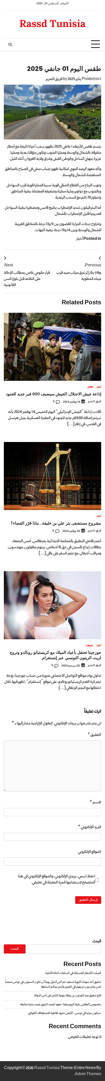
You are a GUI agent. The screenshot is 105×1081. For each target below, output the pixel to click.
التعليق (94, 735)
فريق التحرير (54, 79)
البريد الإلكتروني (89, 827)
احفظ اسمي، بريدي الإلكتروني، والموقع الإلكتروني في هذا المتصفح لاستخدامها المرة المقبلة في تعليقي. (56, 879)
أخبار (79, 239)
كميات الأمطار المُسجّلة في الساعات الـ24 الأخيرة (73, 973)
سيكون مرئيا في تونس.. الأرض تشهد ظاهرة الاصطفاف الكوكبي (64, 1013)
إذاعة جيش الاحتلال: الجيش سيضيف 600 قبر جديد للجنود (53, 393)
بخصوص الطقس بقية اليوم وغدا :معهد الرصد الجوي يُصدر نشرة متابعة (60, 1004)
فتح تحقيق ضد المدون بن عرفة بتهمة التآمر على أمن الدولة (67, 995)
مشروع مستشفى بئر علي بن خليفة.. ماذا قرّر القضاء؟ (56, 523)
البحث (97, 941)
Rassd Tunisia (52, 23)
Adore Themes (88, 1074)
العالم (90, 387)
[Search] (10, 44)
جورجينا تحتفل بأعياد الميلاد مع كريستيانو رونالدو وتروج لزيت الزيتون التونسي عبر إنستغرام (55, 655)
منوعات (89, 645)
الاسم (95, 802)
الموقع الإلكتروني (89, 852)
